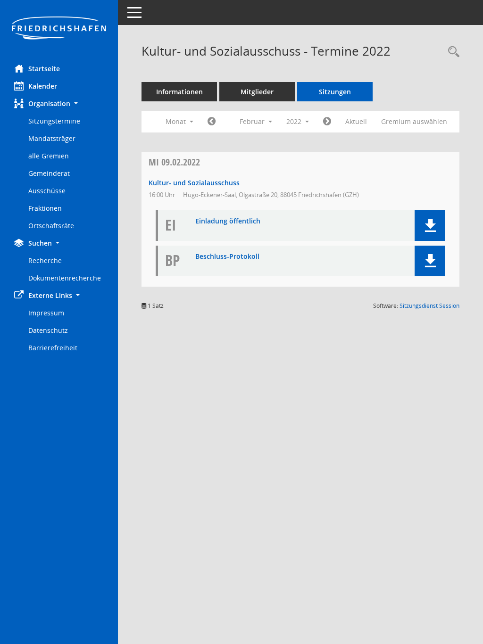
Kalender (42, 86)
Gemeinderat (49, 173)
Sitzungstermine (54, 120)
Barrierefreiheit (52, 347)
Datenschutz (48, 330)
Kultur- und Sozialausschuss (194, 182)
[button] (59, 103)
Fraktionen (45, 208)
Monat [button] (177, 121)
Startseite (44, 68)
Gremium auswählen (414, 121)
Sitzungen (335, 91)
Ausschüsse (47, 190)
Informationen (179, 91)
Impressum (46, 312)
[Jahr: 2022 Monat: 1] (211, 121)
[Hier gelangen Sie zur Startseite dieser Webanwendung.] (59, 29)
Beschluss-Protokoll (227, 257)
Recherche (45, 260)
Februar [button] (253, 121)
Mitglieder (257, 91)
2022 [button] (294, 121)
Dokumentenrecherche (64, 277)
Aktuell (356, 121)
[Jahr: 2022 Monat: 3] (327, 121)
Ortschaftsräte (51, 225)
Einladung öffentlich (227, 221)
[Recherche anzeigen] (451, 52)
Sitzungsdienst (429, 306)
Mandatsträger (51, 138)
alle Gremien (48, 155)
